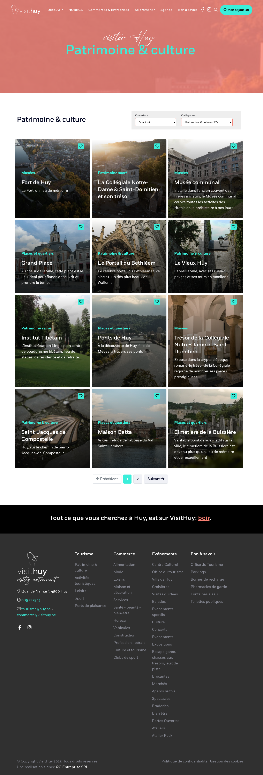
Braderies (160, 706)
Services (120, 600)
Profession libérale (129, 642)
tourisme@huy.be (36, 609)
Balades (159, 601)
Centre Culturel (165, 564)
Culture (158, 622)
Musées (28, 173)
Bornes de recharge (207, 579)
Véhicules (121, 628)
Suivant (154, 479)
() (238, 10)
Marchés (159, 683)
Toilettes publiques (207, 601)
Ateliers (158, 728)
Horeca (119, 620)
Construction (124, 635)
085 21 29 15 (30, 600)
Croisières (160, 586)
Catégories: (188, 115)
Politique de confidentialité (184, 761)
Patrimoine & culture (116, 253)
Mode (118, 572)
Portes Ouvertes (166, 720)
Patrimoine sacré (113, 173)
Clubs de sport (125, 657)
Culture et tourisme (129, 650)
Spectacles (161, 698)
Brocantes (160, 676)
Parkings (198, 572)
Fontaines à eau (204, 594)
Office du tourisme (168, 572)
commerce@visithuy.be (36, 615)
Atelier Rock (162, 735)
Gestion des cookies (227, 761)
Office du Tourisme (207, 564)
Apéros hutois (163, 691)
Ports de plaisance (90, 605)
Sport (79, 598)
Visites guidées (165, 594)
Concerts (159, 629)
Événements (162, 637)
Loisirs (80, 591)
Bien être (159, 713)
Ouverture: (142, 115)
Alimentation (124, 564)
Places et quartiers (37, 253)
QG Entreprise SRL (72, 767)
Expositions (162, 644)
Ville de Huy (162, 579)
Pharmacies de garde (209, 586)
